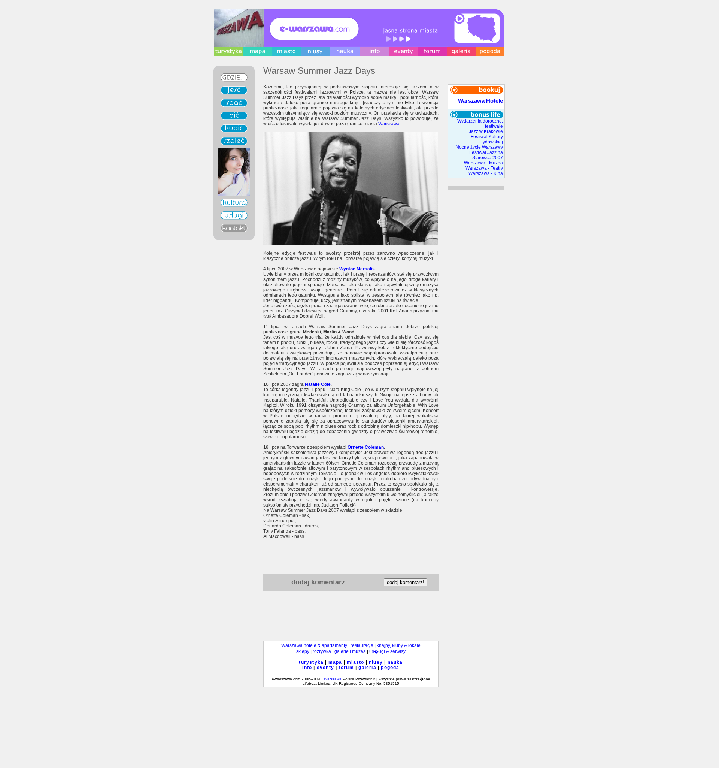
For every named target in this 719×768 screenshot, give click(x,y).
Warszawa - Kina (485, 173)
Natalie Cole (318, 384)
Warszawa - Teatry (484, 168)
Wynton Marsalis (357, 269)
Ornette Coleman (366, 447)
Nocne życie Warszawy (479, 147)
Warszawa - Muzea (483, 163)
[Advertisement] (351, 555)
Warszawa (389, 123)
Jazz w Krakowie (486, 131)
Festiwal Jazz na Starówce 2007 (486, 155)
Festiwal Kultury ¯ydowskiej (487, 139)
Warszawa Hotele (480, 100)
